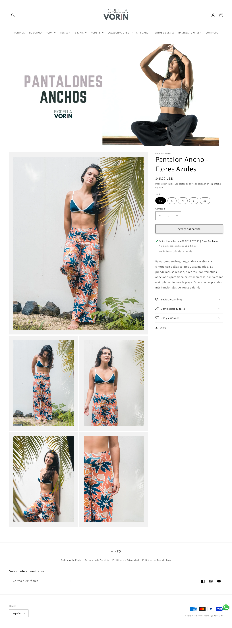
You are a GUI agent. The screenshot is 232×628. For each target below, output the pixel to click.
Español (17, 613)
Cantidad (160, 208)
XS (160, 200)
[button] (13, 15)
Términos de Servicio (97, 560)
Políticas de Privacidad (125, 560)
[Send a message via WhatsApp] (226, 607)
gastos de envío (187, 183)
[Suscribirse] (70, 581)
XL (205, 200)
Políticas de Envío (71, 560)
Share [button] (163, 327)
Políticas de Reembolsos (156, 560)
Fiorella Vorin (198, 616)
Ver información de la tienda (175, 251)
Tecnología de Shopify (213, 616)
